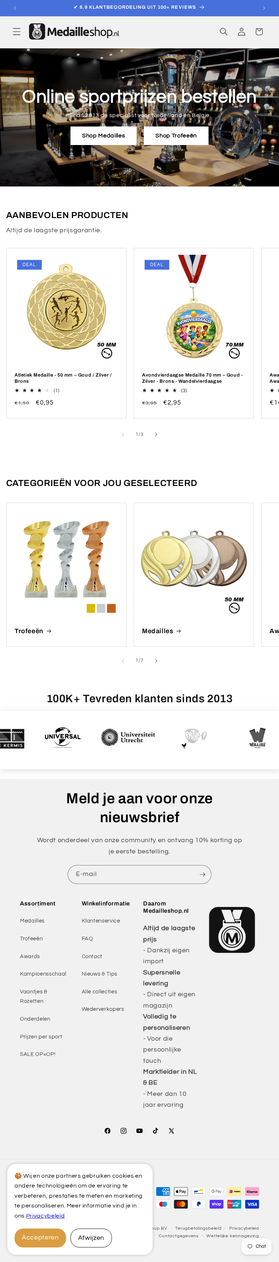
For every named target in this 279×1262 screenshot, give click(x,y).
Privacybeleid (45, 1216)
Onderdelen (35, 1019)
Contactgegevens (179, 1236)
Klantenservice (101, 921)
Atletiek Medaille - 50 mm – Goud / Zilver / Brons (63, 378)
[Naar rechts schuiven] (156, 435)
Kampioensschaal (43, 974)
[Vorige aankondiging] (15, 8)
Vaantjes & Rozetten (34, 996)
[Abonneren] (202, 874)
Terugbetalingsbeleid (198, 1228)
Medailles (157, 631)
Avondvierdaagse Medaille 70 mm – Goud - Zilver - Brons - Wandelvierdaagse (192, 378)
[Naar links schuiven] (123, 435)
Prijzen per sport (41, 1037)
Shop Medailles (103, 135)
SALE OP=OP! (37, 1054)
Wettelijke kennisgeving (232, 1236)
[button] (16, 31)
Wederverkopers (103, 1009)
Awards (30, 956)
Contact (92, 956)
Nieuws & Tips (100, 974)
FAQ (87, 938)
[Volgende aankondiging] (264, 8)
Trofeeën (29, 631)
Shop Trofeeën (176, 135)
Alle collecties (99, 991)
